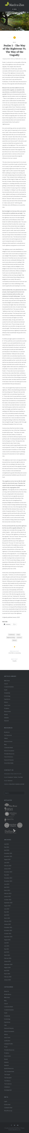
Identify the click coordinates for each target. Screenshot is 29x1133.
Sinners (14, 640)
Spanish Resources (9, 1068)
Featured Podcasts (9, 760)
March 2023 (7, 890)
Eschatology (7, 696)
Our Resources (8, 735)
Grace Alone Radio (8, 763)
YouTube (20, 777)
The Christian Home (9, 1071)
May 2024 (6, 875)
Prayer (6, 1046)
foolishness (12, 634)
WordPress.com (16, 1129)
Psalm (18, 634)
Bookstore (7, 732)
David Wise (10, 58)
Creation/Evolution (9, 686)
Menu (15, 9)
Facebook (10, 777)
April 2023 (6, 887)
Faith (5, 1025)
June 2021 (6, 946)
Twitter (15, 777)
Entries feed (7, 1104)
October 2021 (7, 933)
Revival (6, 714)
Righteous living (11, 637)
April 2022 (6, 915)
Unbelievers (7, 1087)
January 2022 (7, 924)
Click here (10, 780)
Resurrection (7, 711)
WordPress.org (8, 1110)
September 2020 (8, 964)
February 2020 (7, 976)
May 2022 (6, 912)
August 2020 (7, 967)
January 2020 (7, 979)
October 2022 (7, 899)
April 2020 (6, 970)
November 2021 (8, 930)
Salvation (6, 717)
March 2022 (7, 918)
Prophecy (6, 708)
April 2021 (6, 952)
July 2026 (6, 844)
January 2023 (7, 896)
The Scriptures (8, 1083)
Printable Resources (9, 753)
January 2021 (7, 961)
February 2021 (7, 958)
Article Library (7, 994)
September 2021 (8, 936)
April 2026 (6, 850)
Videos (6, 738)
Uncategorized (8, 1090)
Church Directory (8, 756)
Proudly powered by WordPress (12, 1128)
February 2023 (7, 893)
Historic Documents (9, 750)
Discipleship (7, 693)
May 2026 (6, 847)
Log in (5, 1101)
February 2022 (7, 921)
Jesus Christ (7, 705)
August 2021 (7, 939)
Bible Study (7, 680)
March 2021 (7, 955)
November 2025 (8, 856)
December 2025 (8, 853)
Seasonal (6, 720)
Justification (7, 1040)
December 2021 (8, 927)
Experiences (7, 699)
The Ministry (7, 1080)
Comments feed (8, 1107)
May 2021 (6, 949)
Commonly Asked (8, 747)
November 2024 (8, 871)
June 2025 (6, 862)
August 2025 (7, 859)
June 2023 (6, 884)
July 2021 (6, 942)
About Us (6, 991)
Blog (14, 42)
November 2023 (8, 881)
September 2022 (8, 902)
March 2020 (7, 973)
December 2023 (8, 878)
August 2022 (7, 905)
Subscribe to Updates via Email (16, 784)
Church (6, 683)
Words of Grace (8, 741)
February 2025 (7, 865)
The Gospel (7, 1074)
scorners (19, 637)
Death (5, 690)
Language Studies (8, 1043)
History (6, 702)
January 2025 (7, 868)
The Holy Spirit (8, 1077)
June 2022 (6, 909)
